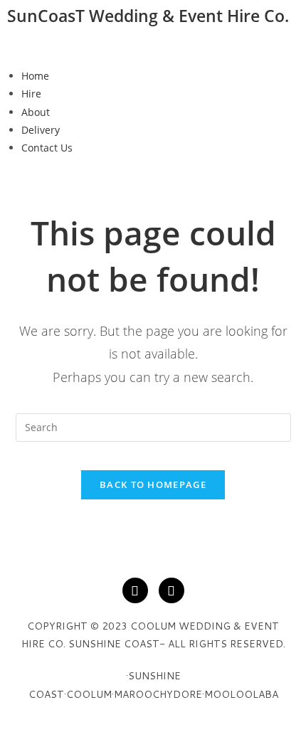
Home (35, 76)
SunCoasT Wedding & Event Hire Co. (148, 15)
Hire (31, 93)
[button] (153, 47)
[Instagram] (171, 590)
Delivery (40, 130)
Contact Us (47, 147)
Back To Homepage (153, 484)
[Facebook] (135, 590)
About (35, 112)
